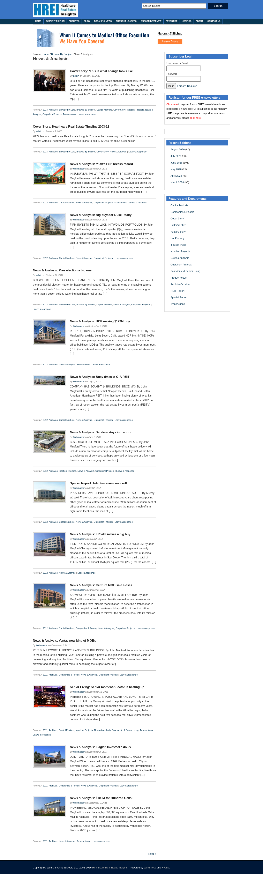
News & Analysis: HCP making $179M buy (100, 321)
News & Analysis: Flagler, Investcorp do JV (100, 747)
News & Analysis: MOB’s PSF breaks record (101, 164)
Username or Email (177, 63)
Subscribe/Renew (151, 21)
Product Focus (179, 277)
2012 (45, 202)
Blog (87, 21)
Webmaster (79, 168)
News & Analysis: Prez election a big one (62, 270)
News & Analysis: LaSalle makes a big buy (100, 534)
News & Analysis (118, 151)
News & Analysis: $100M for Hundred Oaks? (101, 798)
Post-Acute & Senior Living (125, 730)
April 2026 (176, 175)
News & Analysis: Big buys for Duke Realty (101, 215)
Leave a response (87, 114)
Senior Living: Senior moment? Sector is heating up (107, 687)
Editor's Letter (178, 225)
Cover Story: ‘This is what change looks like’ (102, 71)
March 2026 (177, 182)
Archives (74, 21)
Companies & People (86, 628)
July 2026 (176, 156)
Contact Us (213, 21)
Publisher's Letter (180, 284)
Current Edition (55, 21)
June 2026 (176, 162)
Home (38, 21)
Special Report (179, 297)
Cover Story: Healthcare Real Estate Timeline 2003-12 (71, 126)
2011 (45, 674)
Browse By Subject (61, 54)
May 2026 (176, 169)
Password (172, 74)
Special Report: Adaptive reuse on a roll (98, 483)
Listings (186, 21)
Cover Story (119, 109)
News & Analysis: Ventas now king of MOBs (64, 640)
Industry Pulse (178, 244)
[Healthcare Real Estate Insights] (55, 10)
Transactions (69, 114)
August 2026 (178, 149)
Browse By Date (67, 109)
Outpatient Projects (52, 114)
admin (76, 76)
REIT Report (177, 290)
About (199, 21)
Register (192, 86)
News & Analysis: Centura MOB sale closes (101, 585)
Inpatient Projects (135, 109)
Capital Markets (104, 109)
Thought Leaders (126, 21)
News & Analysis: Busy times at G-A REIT (99, 376)
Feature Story (178, 231)
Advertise (172, 21)
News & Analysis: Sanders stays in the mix (100, 432)
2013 (45, 109)
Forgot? (181, 86)
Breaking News (103, 21)
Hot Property (178, 238)
